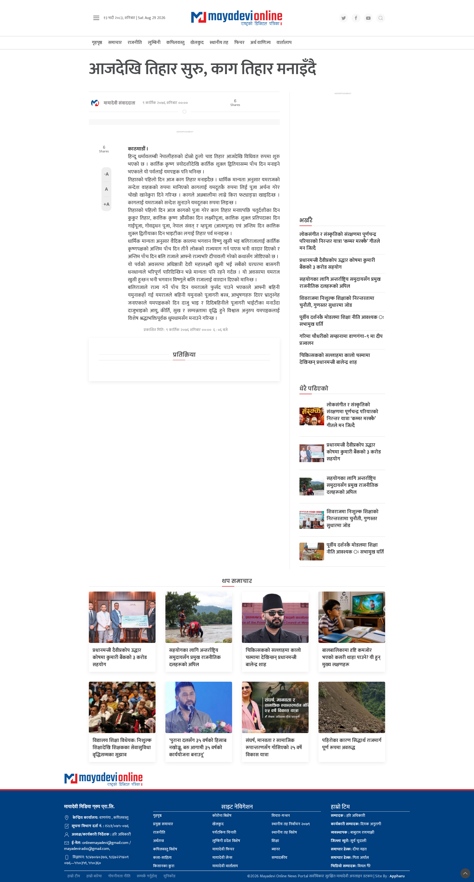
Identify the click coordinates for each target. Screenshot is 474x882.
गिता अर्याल (350, 857)
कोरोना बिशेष (222, 815)
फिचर (239, 42)
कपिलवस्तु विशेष (165, 849)
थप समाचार (237, 581)
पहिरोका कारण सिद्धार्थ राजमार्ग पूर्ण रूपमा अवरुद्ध (351, 744)
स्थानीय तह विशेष (284, 832)
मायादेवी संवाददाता (119, 103)
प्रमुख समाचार (163, 824)
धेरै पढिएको (313, 388)
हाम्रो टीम (73, 876)
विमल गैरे (351, 866)
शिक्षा (275, 841)
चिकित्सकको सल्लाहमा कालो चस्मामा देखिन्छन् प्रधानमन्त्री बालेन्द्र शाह (334, 359)
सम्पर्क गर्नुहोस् (147, 876)
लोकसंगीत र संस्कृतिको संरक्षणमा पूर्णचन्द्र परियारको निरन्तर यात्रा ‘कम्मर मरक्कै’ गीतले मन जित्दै (339, 241)
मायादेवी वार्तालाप (225, 866)
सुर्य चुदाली (348, 841)
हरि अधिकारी (348, 815)
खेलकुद (197, 42)
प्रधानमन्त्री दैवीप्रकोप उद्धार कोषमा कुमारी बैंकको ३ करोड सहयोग (337, 264)
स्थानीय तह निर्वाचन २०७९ (291, 824)
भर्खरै (306, 220)
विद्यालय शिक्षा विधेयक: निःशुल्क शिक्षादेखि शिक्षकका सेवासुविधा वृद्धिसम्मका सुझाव (122, 747)
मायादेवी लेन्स (222, 857)
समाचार (115, 42)
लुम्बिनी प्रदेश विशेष (226, 841)
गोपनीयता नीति (119, 876)
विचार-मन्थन (281, 815)
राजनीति (135, 42)
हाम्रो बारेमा (94, 876)
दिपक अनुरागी (356, 824)
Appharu (397, 876)
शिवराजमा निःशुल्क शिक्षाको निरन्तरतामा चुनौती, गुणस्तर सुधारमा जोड (336, 302)
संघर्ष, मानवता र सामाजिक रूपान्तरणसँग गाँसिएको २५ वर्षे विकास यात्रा (274, 747)
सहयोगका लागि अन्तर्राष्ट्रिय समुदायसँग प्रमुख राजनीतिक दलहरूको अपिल (340, 283)
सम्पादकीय (279, 857)
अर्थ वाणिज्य (260, 42)
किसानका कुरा (163, 866)
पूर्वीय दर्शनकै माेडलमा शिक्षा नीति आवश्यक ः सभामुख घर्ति (341, 321)
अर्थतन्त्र (158, 841)
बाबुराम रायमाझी (352, 832)
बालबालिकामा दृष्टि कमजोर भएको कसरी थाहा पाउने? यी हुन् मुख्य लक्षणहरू (351, 657)
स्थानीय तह (219, 42)
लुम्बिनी (154, 42)
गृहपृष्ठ (97, 42)
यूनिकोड (169, 876)
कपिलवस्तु (175, 42)
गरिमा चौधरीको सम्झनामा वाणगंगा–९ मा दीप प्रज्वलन (341, 340)
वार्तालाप (284, 42)
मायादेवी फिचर (223, 849)
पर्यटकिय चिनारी (224, 832)
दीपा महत (349, 849)
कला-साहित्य (162, 857)
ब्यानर (276, 849)
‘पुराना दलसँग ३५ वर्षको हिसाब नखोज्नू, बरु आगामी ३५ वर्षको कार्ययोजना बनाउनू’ (197, 747)
